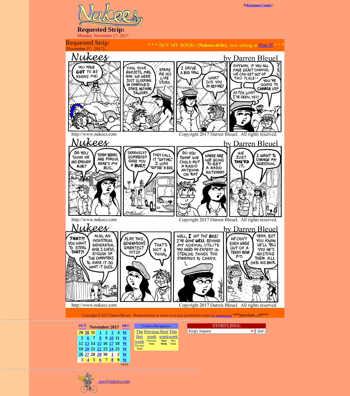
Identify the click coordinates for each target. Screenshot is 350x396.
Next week (163, 334)
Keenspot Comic (259, 5)
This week (173, 334)
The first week (139, 336)
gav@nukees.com (114, 381)
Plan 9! (266, 45)
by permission (221, 315)
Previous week (151, 334)
